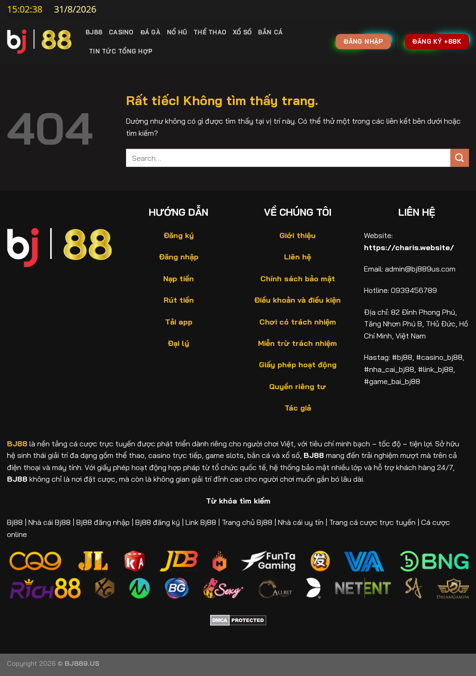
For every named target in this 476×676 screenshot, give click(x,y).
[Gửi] (459, 158)
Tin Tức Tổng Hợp (120, 51)
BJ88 (94, 32)
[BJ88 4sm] (39, 41)
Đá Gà (150, 32)
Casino (121, 32)
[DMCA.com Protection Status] (238, 619)
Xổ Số (242, 32)
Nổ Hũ (177, 32)
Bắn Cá (270, 32)
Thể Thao (209, 32)
